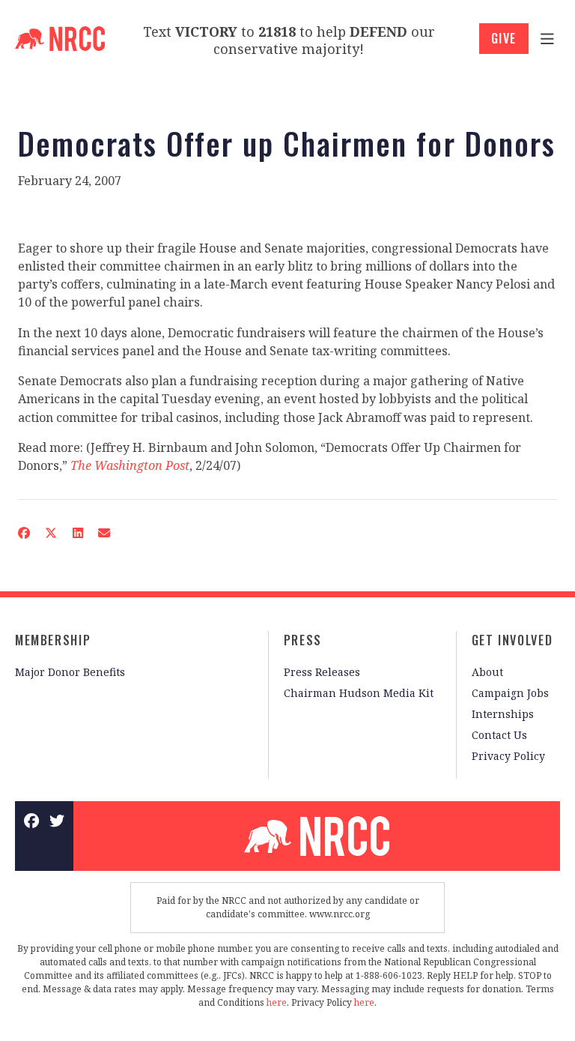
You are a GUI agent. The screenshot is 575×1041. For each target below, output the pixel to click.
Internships (503, 714)
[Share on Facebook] (24, 533)
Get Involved (512, 640)
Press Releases (322, 672)
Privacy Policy (508, 756)
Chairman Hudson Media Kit (358, 693)
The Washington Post (129, 465)
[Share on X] (51, 533)
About (487, 672)
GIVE (504, 38)
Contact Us (499, 735)
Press (303, 640)
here (277, 1002)
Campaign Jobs (510, 693)
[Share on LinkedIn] (77, 533)
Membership (53, 640)
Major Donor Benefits (70, 672)
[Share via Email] (104, 533)
